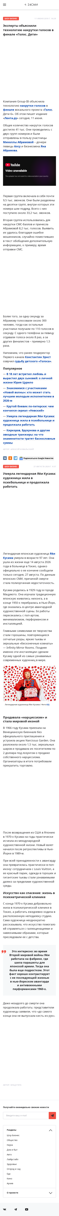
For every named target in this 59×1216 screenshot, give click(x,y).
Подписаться (52, 1115)
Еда (8, 1173)
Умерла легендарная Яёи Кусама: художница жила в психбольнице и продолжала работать (29, 420)
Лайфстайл (12, 1159)
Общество (12, 1140)
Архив (10, 1183)
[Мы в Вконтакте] (4, 1209)
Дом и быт (12, 1149)
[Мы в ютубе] (26, 1209)
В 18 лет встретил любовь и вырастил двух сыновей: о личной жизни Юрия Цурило (27, 378)
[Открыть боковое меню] (4, 5)
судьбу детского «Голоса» (33, 361)
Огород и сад (13, 1168)
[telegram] (15, 458)
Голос (48, 109)
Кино (9, 1178)
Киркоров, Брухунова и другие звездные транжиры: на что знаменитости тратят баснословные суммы (29, 436)
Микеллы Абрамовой (18, 142)
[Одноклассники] (10, 458)
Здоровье (12, 1164)
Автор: (18, 449)
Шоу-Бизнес (11, 18)
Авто (9, 1154)
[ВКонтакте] (5, 458)
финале (9, 109)
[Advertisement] (29, 69)
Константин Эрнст (38, 357)
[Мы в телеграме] (15, 1209)
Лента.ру (10, 118)
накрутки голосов (32, 105)
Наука (10, 1144)
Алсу (17, 146)
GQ (48, 704)
